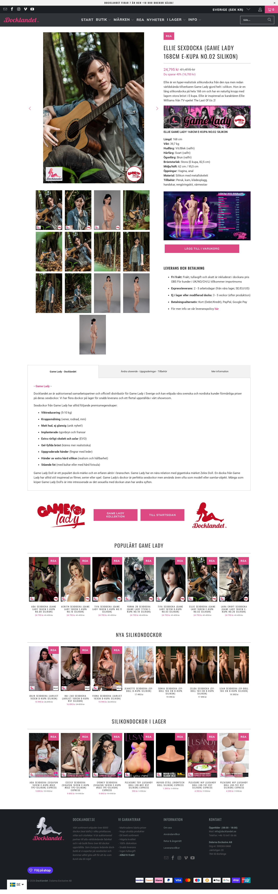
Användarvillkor (172, 834)
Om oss (168, 827)
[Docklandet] (21, 19)
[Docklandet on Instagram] (18, 9)
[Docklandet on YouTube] (32, 9)
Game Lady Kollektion (115, 515)
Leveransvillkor (172, 847)
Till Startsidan (162, 515)
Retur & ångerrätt (173, 841)
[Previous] (30, 108)
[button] (103, 20)
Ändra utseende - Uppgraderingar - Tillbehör (144, 371)
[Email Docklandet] (5, 9)
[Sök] (269, 20)
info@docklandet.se (225, 831)
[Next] (157, 108)
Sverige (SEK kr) (229, 10)
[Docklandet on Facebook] (12, 9)
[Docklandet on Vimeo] (25, 9)
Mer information (219, 371)
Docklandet (42, 880)
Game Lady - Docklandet (63, 371)
